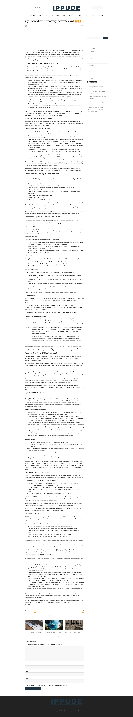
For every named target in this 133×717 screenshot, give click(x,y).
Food (40, 15)
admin (30, 25)
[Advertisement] (54, 39)
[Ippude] (66, 699)
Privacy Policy (62, 714)
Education (33, 15)
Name (27, 664)
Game (63, 15)
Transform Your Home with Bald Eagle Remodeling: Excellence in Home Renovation (97, 109)
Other (90, 75)
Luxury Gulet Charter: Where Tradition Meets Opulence (53, 633)
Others (53, 25)
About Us (72, 714)
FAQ (68, 714)
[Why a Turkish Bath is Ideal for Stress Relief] (74, 625)
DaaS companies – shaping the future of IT (96, 87)
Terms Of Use (55, 714)
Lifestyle (78, 15)
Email (27, 671)
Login (86, 15)
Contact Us (77, 714)
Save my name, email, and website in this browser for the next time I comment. (48, 685)
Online (93, 15)
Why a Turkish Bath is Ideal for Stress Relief (97, 97)
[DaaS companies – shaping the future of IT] (34, 625)
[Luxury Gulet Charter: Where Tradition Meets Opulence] (54, 625)
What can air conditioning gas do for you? (97, 103)
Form (57, 15)
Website (27, 678)
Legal (70, 15)
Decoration (49, 15)
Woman (101, 15)
